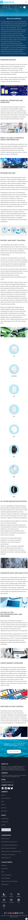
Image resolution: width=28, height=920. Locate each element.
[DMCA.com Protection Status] (14, 830)
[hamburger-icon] (26, 2)
